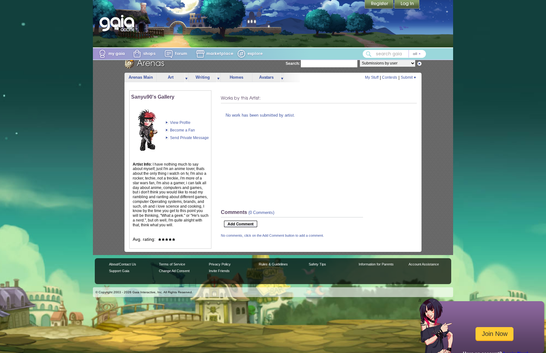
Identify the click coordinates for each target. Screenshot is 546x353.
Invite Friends (219, 271)
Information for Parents (376, 264)
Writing (203, 77)
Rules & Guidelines (273, 264)
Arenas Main (141, 77)
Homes (236, 77)
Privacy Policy (220, 264)
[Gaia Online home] (118, 23)
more (186, 77)
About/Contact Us (122, 264)
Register (379, 4)
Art (170, 77)
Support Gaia (119, 271)
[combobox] (394, 54)
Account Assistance (424, 264)
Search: (293, 63)
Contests (389, 77)
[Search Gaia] (369, 54)
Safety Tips (317, 264)
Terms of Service (172, 264)
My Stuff (372, 77)
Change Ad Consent (174, 271)
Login (407, 4)
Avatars (266, 77)
